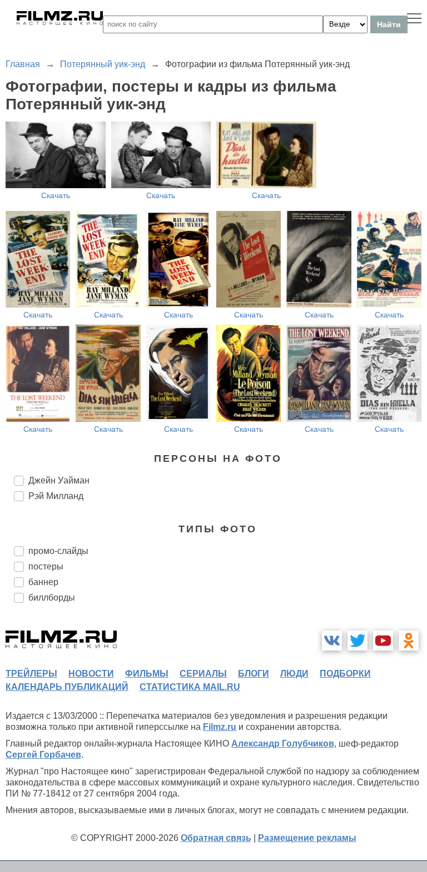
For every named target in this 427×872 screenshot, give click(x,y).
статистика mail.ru (190, 687)
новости (91, 673)
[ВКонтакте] (332, 641)
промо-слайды (58, 551)
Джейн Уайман (59, 480)
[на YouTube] (383, 641)
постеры (45, 566)
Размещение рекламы (307, 838)
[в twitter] (357, 641)
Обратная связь (216, 838)
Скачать (55, 195)
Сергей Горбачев (43, 754)
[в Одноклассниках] (409, 641)
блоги (253, 673)
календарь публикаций (67, 687)
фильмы (146, 673)
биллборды (51, 597)
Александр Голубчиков (282, 743)
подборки (345, 673)
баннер (43, 582)
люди (294, 673)
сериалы (203, 673)
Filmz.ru (219, 727)
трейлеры (31, 673)
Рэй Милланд (55, 496)
